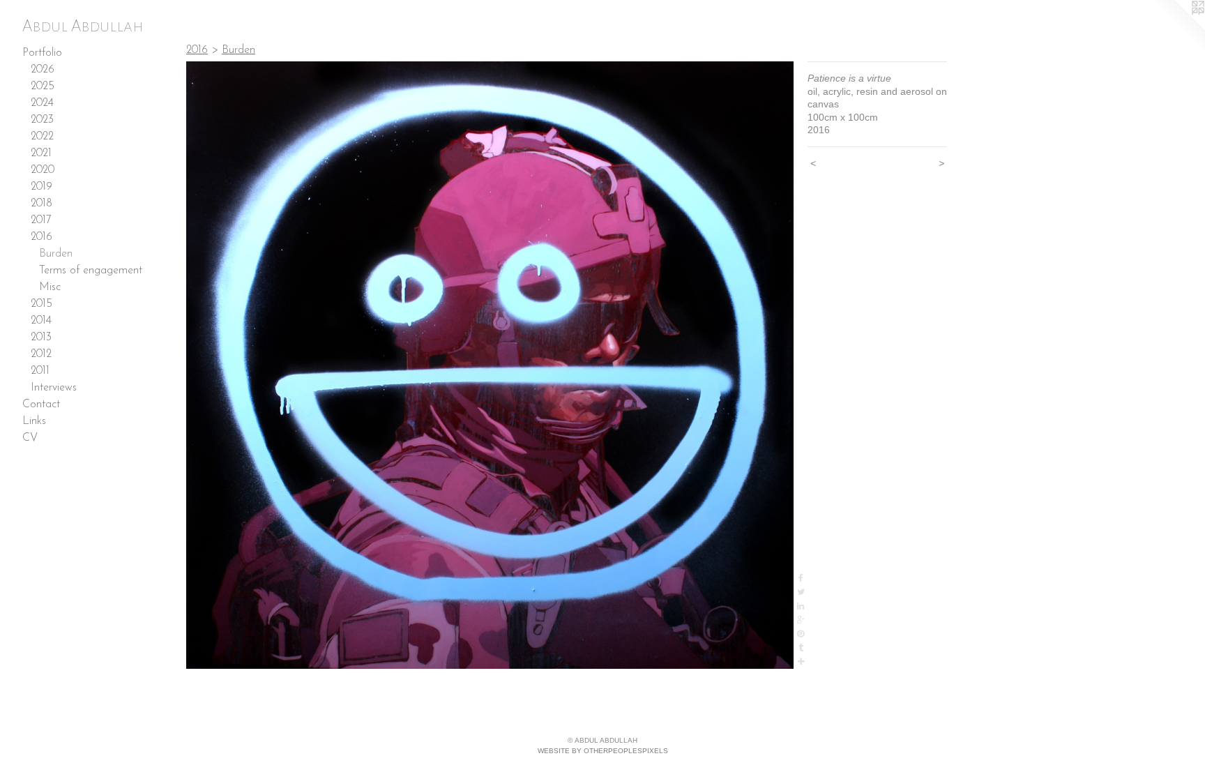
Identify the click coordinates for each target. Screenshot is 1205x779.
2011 (40, 371)
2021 (41, 153)
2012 (41, 354)
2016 (41, 237)
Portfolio (42, 53)
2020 (42, 170)
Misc (50, 287)
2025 (42, 86)
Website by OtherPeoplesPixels (603, 751)
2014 (41, 320)
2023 (42, 120)
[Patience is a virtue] (490, 365)
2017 (41, 220)
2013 (41, 337)
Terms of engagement (90, 270)
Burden (56, 253)
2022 (42, 136)
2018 (41, 203)
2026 (42, 69)
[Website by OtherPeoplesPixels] (1177, 28)
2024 (42, 103)
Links (34, 421)
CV (30, 438)
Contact (41, 404)
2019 (41, 186)
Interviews (54, 387)
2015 (41, 304)
